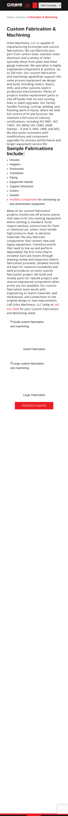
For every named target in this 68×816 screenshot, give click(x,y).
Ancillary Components (23, 199)
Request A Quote (34, 405)
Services (21, 17)
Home (10, 17)
